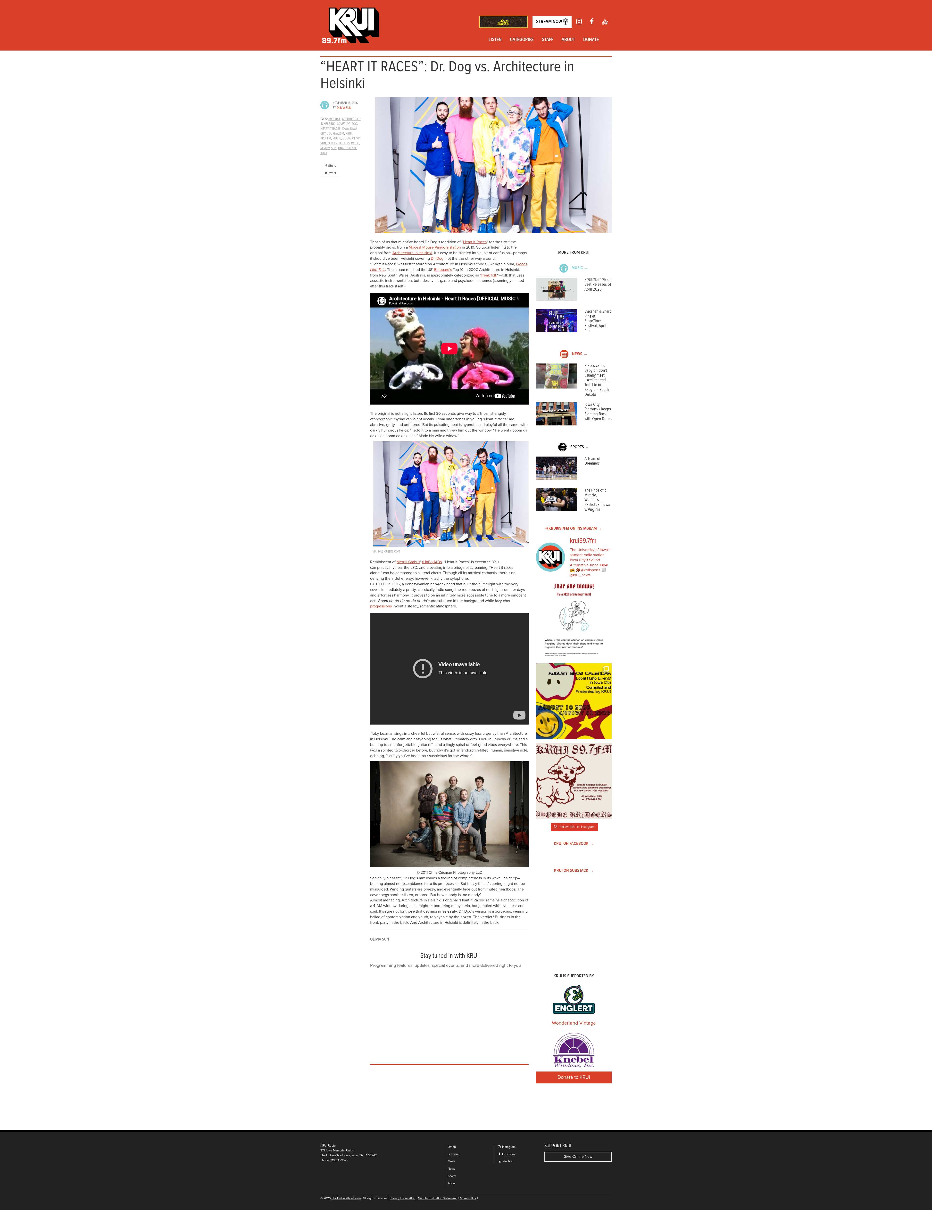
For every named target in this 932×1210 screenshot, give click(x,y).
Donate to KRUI (574, 1077)
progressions (381, 606)
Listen (495, 40)
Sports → (579, 447)
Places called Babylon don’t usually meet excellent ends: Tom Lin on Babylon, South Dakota (596, 380)
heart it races (330, 129)
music (337, 138)
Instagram (508, 1147)
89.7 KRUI (334, 119)
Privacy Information (402, 1198)
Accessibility (467, 1198)
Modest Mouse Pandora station (435, 247)
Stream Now (549, 22)
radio (355, 143)
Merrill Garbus (408, 562)
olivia (346, 138)
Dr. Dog (437, 258)
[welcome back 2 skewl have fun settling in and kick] (574, 701)
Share (332, 166)
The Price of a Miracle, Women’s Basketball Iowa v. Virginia (597, 500)
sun (334, 148)
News (451, 1169)
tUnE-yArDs (432, 562)
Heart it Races (475, 242)
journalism (335, 133)
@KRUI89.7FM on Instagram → (573, 528)
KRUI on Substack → (574, 870)
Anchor (507, 1161)
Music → (580, 268)
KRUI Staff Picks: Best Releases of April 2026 (597, 285)
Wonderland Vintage (574, 1023)
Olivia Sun (344, 108)
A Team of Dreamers (592, 461)
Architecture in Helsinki (412, 253)
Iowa (345, 129)
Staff (547, 40)
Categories (522, 40)
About (568, 40)
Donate (591, 40)
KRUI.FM (325, 138)
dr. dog (352, 124)
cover (341, 124)
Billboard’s (443, 269)
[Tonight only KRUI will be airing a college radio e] (574, 781)
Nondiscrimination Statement (437, 1198)
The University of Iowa (346, 1198)
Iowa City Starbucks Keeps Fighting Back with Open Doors (598, 412)
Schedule (454, 1154)
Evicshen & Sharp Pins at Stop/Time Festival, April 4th (598, 321)
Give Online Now (578, 1156)
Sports (452, 1176)
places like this (338, 143)
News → (580, 354)
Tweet (332, 173)
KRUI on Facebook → (574, 844)
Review (325, 148)
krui (349, 133)
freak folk (489, 275)
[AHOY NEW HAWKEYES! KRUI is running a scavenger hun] (574, 621)
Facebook (508, 1154)
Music (452, 1161)
